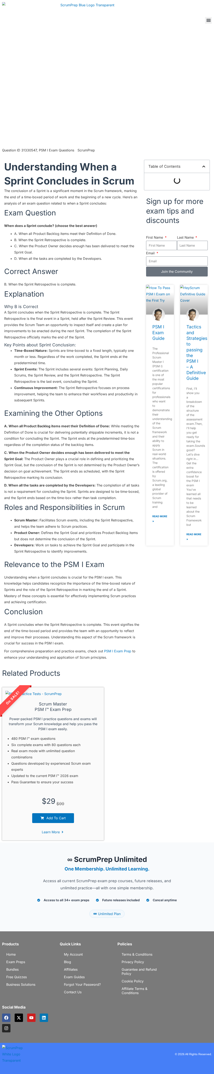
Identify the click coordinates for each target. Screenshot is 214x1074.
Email (151, 253)
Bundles (12, 969)
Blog (67, 962)
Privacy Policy (133, 962)
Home (11, 954)
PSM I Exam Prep (117, 651)
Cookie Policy (133, 981)
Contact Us (73, 992)
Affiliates (71, 969)
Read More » (159, 518)
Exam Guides (74, 977)
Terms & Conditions (137, 954)
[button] (208, 20)
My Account (73, 954)
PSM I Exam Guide (158, 332)
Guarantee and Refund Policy (139, 971)
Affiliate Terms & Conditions (134, 991)
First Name (155, 237)
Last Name (186, 237)
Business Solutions (20, 984)
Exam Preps (15, 962)
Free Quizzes (16, 977)
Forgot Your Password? (82, 984)
